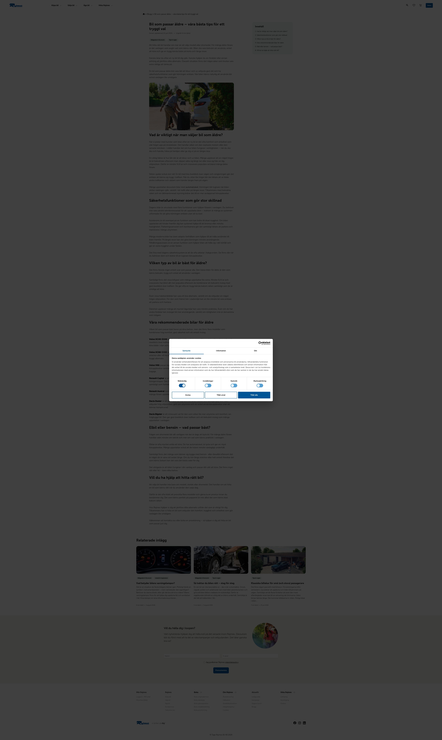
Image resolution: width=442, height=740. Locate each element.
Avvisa (187, 395)
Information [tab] (221, 351)
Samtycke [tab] (186, 351)
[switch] (208, 385)
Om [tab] (255, 351)
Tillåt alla (254, 395)
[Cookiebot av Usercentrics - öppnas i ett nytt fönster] (260, 343)
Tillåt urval (221, 395)
